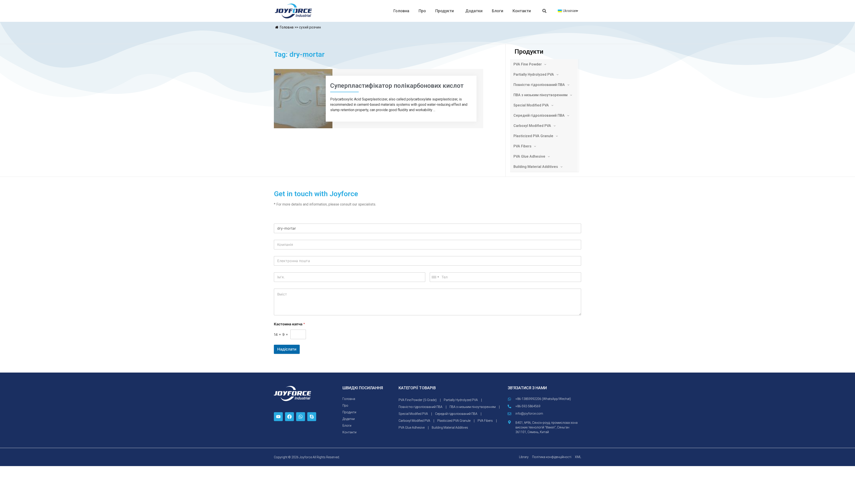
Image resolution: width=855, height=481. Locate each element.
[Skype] (311, 416)
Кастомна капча (289, 324)
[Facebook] (289, 416)
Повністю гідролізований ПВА (539, 85)
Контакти (522, 10)
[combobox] (435, 277)
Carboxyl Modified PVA (532, 126)
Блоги (497, 10)
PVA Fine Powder (527, 64)
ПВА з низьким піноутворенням (540, 95)
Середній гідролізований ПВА (539, 115)
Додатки (473, 10)
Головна (401, 10)
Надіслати (286, 349)
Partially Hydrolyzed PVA (533, 74)
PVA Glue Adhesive (529, 156)
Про (422, 10)
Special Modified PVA (531, 105)
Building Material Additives (535, 167)
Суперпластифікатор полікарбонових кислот (397, 85)
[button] (544, 11)
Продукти (444, 10)
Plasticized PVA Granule (533, 136)
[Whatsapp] (300, 416)
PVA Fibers (522, 146)
